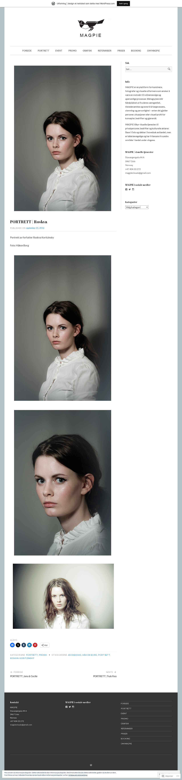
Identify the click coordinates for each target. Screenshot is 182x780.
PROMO (72, 50)
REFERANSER (104, 50)
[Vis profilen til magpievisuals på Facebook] (126, 189)
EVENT (58, 50)
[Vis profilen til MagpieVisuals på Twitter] (130, 189)
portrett (104, 655)
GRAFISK (87, 50)
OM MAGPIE (153, 50)
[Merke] (148, 69)
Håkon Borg (89, 655)
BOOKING (136, 50)
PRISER (121, 50)
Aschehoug (74, 655)
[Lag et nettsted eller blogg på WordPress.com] (91, 765)
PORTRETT (43, 50)
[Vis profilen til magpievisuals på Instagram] (133, 189)
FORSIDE (27, 50)
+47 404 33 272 (133, 169)
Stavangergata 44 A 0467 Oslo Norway (134, 161)
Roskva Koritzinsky (22, 658)
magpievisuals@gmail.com (138, 173)
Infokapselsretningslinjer (78, 775)
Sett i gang (123, 3)
